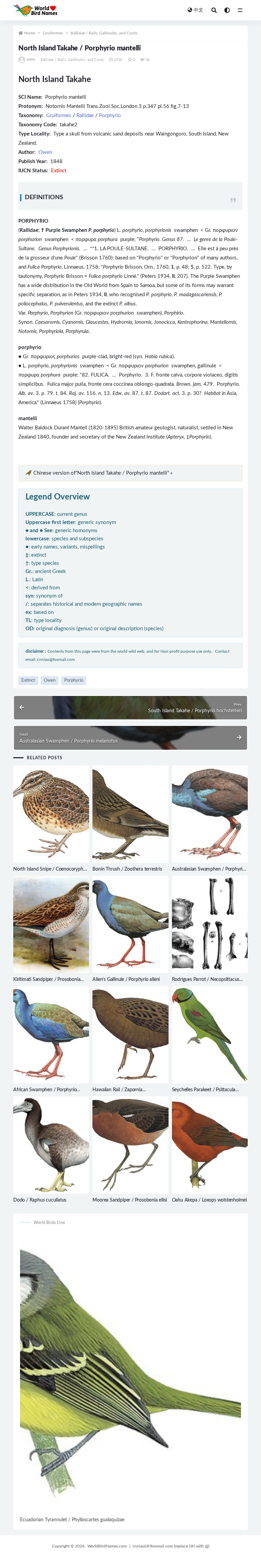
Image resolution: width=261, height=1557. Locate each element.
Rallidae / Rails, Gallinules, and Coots (104, 33)
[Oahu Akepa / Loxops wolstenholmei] (210, 1145)
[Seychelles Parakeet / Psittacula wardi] (210, 1034)
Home (29, 33)
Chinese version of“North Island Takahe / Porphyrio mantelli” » (102, 473)
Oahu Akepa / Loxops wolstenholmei (209, 1200)
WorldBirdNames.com (107, 1546)
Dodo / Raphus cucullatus (39, 1200)
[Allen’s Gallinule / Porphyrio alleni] (130, 924)
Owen (45, 152)
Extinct (28, 680)
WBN (30, 60)
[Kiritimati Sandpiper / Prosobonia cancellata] (51, 924)
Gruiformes (53, 33)
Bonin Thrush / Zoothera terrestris (127, 869)
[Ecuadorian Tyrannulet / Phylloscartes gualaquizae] (130, 1373)
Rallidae (85, 115)
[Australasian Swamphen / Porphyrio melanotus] (210, 814)
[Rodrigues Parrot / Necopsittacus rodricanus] (210, 924)
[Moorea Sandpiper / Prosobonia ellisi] (130, 1145)
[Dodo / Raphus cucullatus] (51, 1145)
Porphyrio (110, 115)
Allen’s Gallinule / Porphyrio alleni (126, 979)
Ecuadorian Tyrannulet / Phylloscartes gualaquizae (72, 1520)
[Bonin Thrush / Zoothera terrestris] (130, 814)
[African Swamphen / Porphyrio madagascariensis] (51, 1034)
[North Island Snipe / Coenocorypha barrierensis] (51, 814)
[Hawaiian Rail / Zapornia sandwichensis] (130, 1034)
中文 (198, 10)
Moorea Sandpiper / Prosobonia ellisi (129, 1200)
